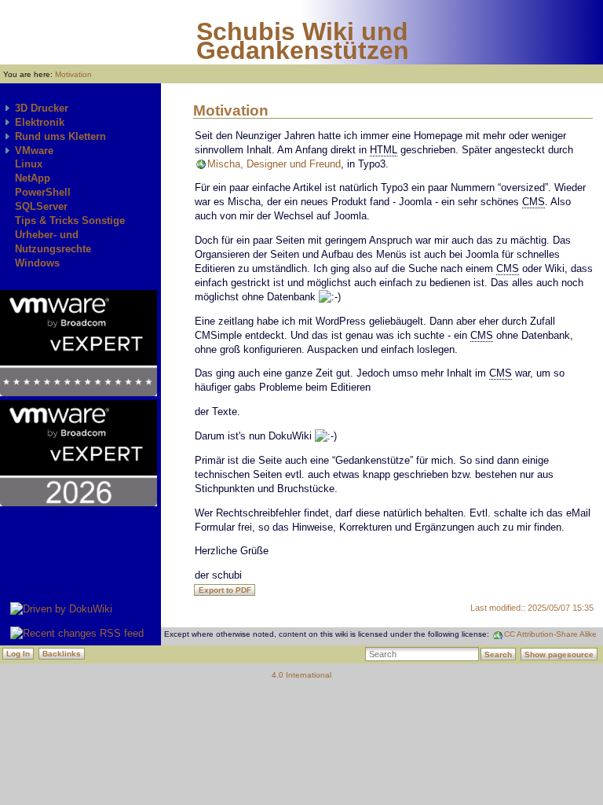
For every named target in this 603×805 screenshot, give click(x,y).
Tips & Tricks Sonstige (70, 220)
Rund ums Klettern (60, 136)
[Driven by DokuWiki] (56, 609)
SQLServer (41, 206)
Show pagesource (559, 654)
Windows (37, 263)
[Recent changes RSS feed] (72, 633)
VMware (34, 150)
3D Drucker (41, 108)
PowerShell (43, 192)
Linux (28, 164)
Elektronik (39, 122)
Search (498, 654)
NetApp (32, 178)
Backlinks (61, 653)
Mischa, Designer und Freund (274, 164)
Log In (18, 653)
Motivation (73, 74)
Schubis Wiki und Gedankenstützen (302, 40)
